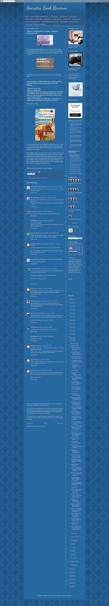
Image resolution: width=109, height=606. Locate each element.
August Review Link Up (75, 173)
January (73, 565)
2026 (70, 299)
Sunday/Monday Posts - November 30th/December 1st (76, 353)
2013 (70, 569)
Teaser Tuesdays (43, 177)
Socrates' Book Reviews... (48, 8)
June (72, 547)
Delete (35, 192)
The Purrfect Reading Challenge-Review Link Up (75, 137)
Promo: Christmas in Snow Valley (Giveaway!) (76, 515)
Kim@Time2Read (35, 197)
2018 (70, 327)
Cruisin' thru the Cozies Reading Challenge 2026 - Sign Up (76, 125)
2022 (70, 313)
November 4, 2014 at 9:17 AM (50, 233)
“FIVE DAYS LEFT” (42, 278)
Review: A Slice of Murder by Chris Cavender (75, 349)
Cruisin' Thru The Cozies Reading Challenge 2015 (75, 456)
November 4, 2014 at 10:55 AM (48, 268)
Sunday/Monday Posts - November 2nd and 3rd (76, 520)
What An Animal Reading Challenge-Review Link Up (76, 146)
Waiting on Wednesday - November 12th (75, 451)
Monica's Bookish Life (37, 233)
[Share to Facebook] (32, 174)
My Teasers (38, 377)
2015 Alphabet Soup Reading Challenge (76, 361)
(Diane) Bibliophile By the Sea (39, 186)
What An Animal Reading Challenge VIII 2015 (76, 446)
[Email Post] (39, 171)
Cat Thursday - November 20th (75, 394)
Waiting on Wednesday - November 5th (75, 500)
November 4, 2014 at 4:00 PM (45, 336)
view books (80, 254)
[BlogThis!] (29, 174)
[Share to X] (31, 174)
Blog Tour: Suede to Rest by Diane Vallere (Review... (76, 505)
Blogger (70, 595)
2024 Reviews (57, 19)
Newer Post (30, 423)
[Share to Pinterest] (34, 174)
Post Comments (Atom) (39, 426)
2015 (70, 337)
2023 (70, 309)
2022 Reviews (38, 19)
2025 (70, 302)
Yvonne (75, 246)
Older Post (60, 423)
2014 (71, 340)
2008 (70, 586)
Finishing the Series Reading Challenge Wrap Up (76, 418)
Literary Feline (34, 313)
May (72, 551)
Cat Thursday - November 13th (75, 442)
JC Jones (33, 211)
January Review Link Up (76, 159)
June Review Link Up (75, 169)
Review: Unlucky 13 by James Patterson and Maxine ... (76, 423)
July (72, 544)
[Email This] (28, 174)
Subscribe (75, 115)
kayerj (32, 359)
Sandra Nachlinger (36, 301)
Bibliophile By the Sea (45, 49)
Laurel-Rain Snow (35, 268)
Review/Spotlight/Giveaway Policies (40, 16)
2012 (70, 572)
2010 (70, 579)
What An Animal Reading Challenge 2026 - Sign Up (76, 141)
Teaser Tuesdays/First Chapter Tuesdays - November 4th (76, 510)
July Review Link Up (75, 171)
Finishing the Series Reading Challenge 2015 (76, 461)
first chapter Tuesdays (35, 177)
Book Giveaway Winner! (75, 438)
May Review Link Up (75, 167)
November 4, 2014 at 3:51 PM (44, 327)
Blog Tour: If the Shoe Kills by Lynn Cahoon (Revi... (76, 428)
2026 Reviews (76, 19)
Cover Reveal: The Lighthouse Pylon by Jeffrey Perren (76, 403)
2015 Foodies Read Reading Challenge (76, 357)
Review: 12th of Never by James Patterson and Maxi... (76, 484)
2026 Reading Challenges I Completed (35, 24)
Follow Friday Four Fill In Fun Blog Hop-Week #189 (76, 435)
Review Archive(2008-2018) (32, 21)
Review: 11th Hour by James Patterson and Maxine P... (76, 528)
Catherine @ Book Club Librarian (40, 243)
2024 (70, 306)
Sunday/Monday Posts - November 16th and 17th (76, 413)
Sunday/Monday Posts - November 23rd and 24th (76, 383)
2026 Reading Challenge (75, 244)
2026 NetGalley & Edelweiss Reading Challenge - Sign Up (75, 156)
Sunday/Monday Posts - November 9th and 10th (76, 479)
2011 (70, 576)
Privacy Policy (54, 16)
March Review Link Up (75, 164)
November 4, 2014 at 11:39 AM (44, 288)
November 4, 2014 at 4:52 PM (41, 359)
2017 (70, 330)
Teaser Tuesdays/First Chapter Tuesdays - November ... (76, 378)
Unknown (33, 288)
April (72, 554)
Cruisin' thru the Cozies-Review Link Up (76, 128)
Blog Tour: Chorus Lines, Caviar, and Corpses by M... (76, 496)
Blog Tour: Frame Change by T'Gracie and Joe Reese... (76, 365)
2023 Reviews (47, 19)
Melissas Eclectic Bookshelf (38, 259)
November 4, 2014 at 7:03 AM (54, 186)
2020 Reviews (73, 16)
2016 (70, 334)
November (74, 345)
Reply (32, 192)
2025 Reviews (66, 19)
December (73, 343)
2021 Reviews (29, 19)
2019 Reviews (63, 16)
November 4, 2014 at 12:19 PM (49, 301)
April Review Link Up (75, 166)
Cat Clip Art (75, 223)
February (73, 561)
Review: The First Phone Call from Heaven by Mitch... (76, 388)
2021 (70, 316)
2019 (70, 323)
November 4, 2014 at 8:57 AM (43, 211)
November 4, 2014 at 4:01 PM (43, 345)
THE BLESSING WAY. (36, 306)
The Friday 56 (74, 370)
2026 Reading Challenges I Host (50, 21)
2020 (70, 320)
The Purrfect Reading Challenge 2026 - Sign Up (75, 132)
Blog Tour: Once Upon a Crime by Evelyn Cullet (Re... (76, 474)
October (73, 533)
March (72, 558)
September (74, 537)
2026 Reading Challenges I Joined (69, 21)
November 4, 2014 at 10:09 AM (54, 259)
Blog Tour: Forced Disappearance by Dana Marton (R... (76, 399)
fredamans (33, 327)
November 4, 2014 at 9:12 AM (45, 220)
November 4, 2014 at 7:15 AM (47, 197)
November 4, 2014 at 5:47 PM (43, 370)
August (73, 540)
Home (26, 16)
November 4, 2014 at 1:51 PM (46, 313)
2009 (70, 583)
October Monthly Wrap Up (75, 524)
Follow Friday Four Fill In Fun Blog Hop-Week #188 (76, 491)
